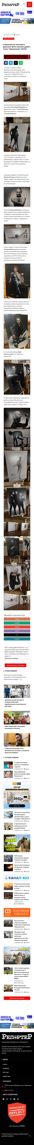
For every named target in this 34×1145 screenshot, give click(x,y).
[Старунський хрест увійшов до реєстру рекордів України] (8, 826)
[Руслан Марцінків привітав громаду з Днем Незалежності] (8, 774)
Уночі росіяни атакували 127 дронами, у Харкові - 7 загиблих (22, 867)
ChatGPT (17, 623)
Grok (17, 635)
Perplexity (17, 639)
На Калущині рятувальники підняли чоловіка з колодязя (21, 858)
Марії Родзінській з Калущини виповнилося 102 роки (22, 988)
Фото (11, 38)
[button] (6, 63)
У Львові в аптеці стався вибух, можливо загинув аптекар (22, 886)
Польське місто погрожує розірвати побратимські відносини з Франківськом (22, 924)
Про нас (6, 1072)
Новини (6, 1068)
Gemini (17, 631)
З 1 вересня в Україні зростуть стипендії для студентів (21, 764)
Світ (9, 38)
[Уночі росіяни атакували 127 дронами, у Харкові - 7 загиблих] (8, 867)
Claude (17, 619)
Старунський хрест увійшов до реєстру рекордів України (20, 826)
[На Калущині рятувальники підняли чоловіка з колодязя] (8, 858)
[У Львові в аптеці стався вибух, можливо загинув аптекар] (8, 886)
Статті (5, 1064)
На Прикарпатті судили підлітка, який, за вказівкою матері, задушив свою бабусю (21, 896)
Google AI (17, 627)
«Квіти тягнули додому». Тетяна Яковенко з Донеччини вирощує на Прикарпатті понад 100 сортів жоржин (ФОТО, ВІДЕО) (22, 973)
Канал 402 (6, 1076)
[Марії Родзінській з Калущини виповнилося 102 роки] (8, 988)
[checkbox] (30, 1135)
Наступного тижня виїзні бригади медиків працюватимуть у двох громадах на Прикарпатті (22, 815)
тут (21, 679)
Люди (5, 38)
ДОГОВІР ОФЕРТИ (8, 1136)
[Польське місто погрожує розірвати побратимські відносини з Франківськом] (8, 923)
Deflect (23, 1126)
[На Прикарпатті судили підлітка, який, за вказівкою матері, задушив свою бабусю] (8, 895)
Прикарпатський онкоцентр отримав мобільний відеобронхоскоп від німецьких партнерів (21, 936)
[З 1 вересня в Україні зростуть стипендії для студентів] (8, 765)
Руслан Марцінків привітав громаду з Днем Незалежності (22, 774)
